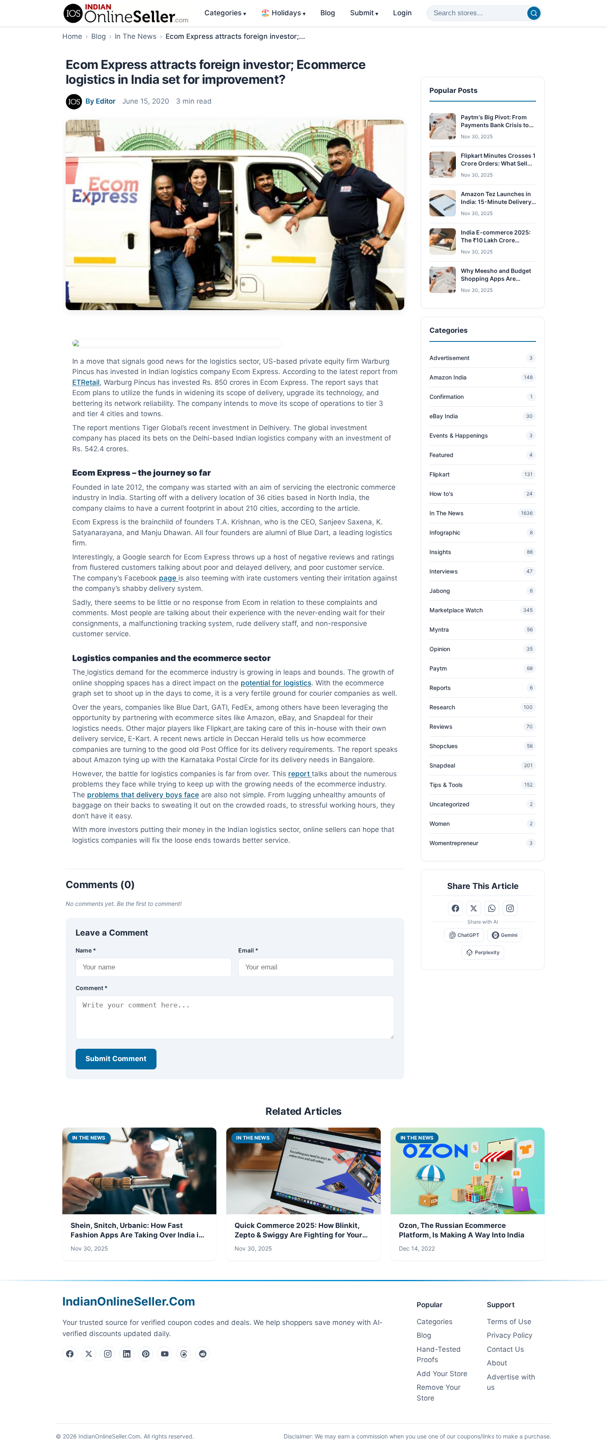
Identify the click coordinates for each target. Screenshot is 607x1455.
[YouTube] (164, 1353)
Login (402, 13)
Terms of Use (509, 1322)
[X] (88, 1353)
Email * (248, 950)
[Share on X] (473, 908)
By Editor (100, 101)
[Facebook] (69, 1353)
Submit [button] (364, 13)
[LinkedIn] (126, 1353)
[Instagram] (107, 1353)
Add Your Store (442, 1374)
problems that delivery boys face (143, 795)
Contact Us (505, 1349)
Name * (86, 950)
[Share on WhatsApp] (491, 908)
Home (72, 36)
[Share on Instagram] (510, 908)
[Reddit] (202, 1353)
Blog (327, 13)
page (168, 578)
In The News (135, 36)
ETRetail (86, 382)
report (300, 774)
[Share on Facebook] (455, 908)
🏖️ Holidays (283, 13)
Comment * (92, 987)
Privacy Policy (509, 1335)
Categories (225, 13)
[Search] (534, 13)
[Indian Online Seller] (126, 13)
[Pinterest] (145, 1353)
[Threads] (183, 1353)
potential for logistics (276, 683)
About (497, 1363)
